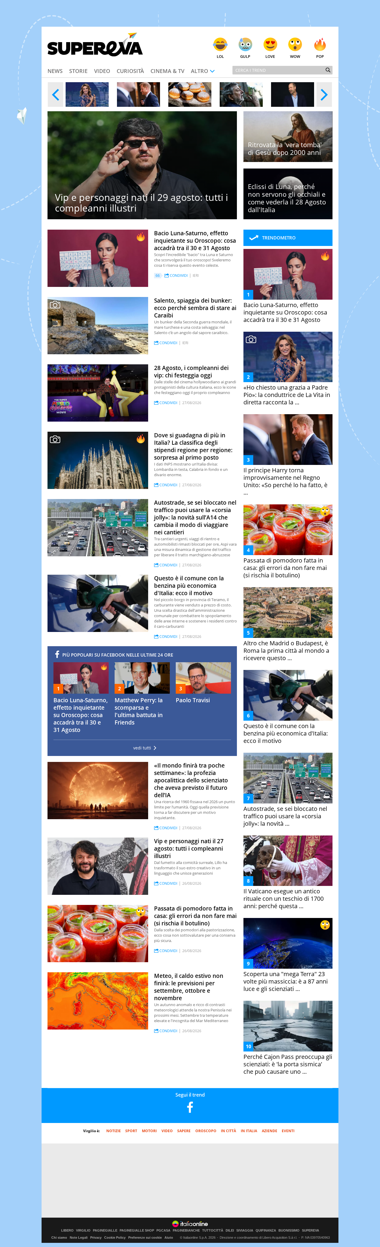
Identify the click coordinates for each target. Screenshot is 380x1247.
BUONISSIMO (289, 1230)
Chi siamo (59, 1237)
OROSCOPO (205, 1130)
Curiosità (130, 70)
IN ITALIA (249, 1130)
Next (324, 94)
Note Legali (79, 1237)
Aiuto (168, 1237)
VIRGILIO (83, 1230)
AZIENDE (269, 1130)
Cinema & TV (167, 70)
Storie (78, 70)
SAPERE (184, 1130)
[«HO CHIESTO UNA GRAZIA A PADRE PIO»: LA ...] (87, 94)
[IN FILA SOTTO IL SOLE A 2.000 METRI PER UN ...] (189, 94)
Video (102, 70)
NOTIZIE (113, 1130)
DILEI (230, 1230)
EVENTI (288, 1130)
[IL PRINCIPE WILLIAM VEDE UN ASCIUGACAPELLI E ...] (292, 94)
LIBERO (67, 1230)
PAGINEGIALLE (105, 1230)
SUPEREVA (310, 1230)
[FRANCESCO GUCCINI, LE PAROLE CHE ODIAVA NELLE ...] (241, 94)
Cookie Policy (115, 1237)
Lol (220, 56)
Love (270, 56)
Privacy (96, 1237)
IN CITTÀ (228, 1130)
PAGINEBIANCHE (186, 1230)
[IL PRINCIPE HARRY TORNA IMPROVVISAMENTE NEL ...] (138, 94)
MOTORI (149, 1130)
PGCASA (163, 1230)
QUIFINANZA (266, 1230)
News (55, 70)
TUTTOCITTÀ (212, 1230)
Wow (295, 56)
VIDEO (167, 1130)
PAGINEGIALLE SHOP (137, 1230)
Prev (55, 94)
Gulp (245, 56)
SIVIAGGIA (244, 1230)
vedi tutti (142, 748)
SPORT (131, 1130)
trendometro (279, 238)
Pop (320, 56)
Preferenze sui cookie (145, 1237)
